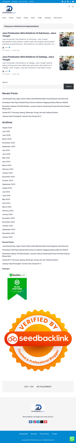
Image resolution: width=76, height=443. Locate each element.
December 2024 (8, 177)
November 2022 (8, 233)
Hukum (26, 18)
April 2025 (6, 162)
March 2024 (6, 207)
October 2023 (7, 226)
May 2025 (6, 158)
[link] (62, 1)
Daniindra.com (37, 440)
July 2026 (6, 131)
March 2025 (6, 165)
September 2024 (8, 184)
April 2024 (6, 203)
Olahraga (48, 18)
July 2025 (6, 150)
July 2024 (6, 192)
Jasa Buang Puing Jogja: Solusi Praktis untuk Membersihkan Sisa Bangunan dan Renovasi (35, 99)
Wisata (19, 18)
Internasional (58, 18)
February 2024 (7, 211)
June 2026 (6, 135)
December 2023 (8, 218)
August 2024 (7, 188)
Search (5, 82)
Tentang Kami (6, 1)
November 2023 (8, 222)
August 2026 (7, 128)
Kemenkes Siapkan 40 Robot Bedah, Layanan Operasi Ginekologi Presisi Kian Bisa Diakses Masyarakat (36, 107)
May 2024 (6, 199)
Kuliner (11, 18)
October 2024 (7, 180)
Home (4, 18)
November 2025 (8, 143)
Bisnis (33, 18)
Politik (40, 18)
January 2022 (7, 237)
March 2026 (6, 139)
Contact (31, 1)
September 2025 (8, 147)
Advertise (15, 1)
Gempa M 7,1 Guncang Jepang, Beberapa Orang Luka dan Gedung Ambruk (30, 112)
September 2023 (8, 229)
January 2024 (7, 214)
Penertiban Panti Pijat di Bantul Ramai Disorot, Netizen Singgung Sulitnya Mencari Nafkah (35, 102)
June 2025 (6, 154)
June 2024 (6, 196)
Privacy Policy (23, 1)
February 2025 (7, 169)
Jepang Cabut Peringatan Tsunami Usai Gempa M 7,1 (21, 116)
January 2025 (7, 173)
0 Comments (6, 50)
